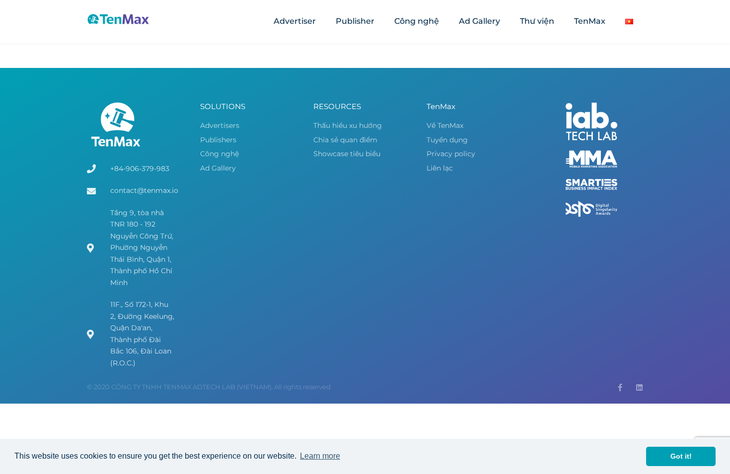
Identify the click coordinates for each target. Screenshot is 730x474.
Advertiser (295, 21)
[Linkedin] (639, 387)
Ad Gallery (479, 21)
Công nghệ (416, 21)
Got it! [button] (681, 456)
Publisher (355, 21)
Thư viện (537, 21)
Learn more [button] (320, 456)
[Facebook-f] (620, 387)
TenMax (589, 21)
